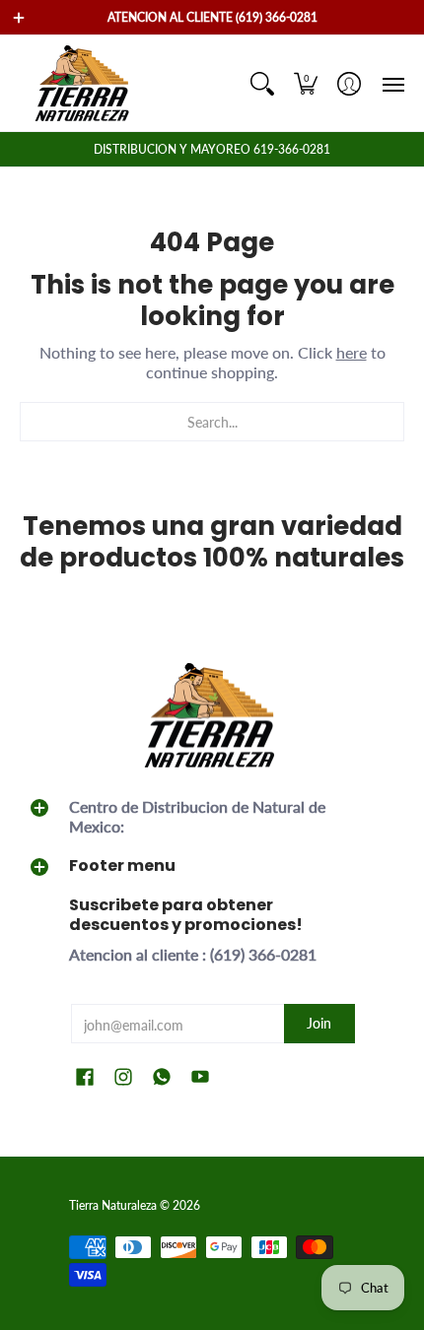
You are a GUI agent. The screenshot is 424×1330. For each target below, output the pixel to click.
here (351, 352)
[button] (305, 83)
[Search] (262, 83)
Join (319, 1023)
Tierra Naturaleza (113, 1205)
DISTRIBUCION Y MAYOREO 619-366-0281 (212, 149)
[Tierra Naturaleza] (84, 83)
